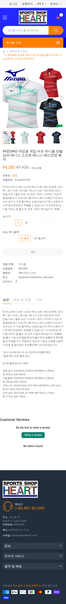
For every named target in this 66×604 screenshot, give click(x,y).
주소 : (6, 517)
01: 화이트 (9, 238)
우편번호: (8, 524)
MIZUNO (23, 268)
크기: (7, 216)
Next (61, 137)
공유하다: (7, 281)
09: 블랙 (24, 238)
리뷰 (39, 300)
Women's (48, 277)
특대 (42, 222)
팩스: (5, 529)
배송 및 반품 (22, 300)
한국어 (54, 4)
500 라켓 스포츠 (27, 272)
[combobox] (26, 30)
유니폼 (22, 264)
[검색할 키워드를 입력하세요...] (56, 30)
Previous (4, 137)
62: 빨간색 (39, 238)
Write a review (33, 435)
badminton (37, 277)
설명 (6, 300)
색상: (11, 232)
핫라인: (19, 504)
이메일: (7, 535)
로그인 (13, 4)
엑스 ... (8, 222)
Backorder (24, 277)
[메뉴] (7, 17)
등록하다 (27, 4)
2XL (52, 222)
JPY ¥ (40, 4)
